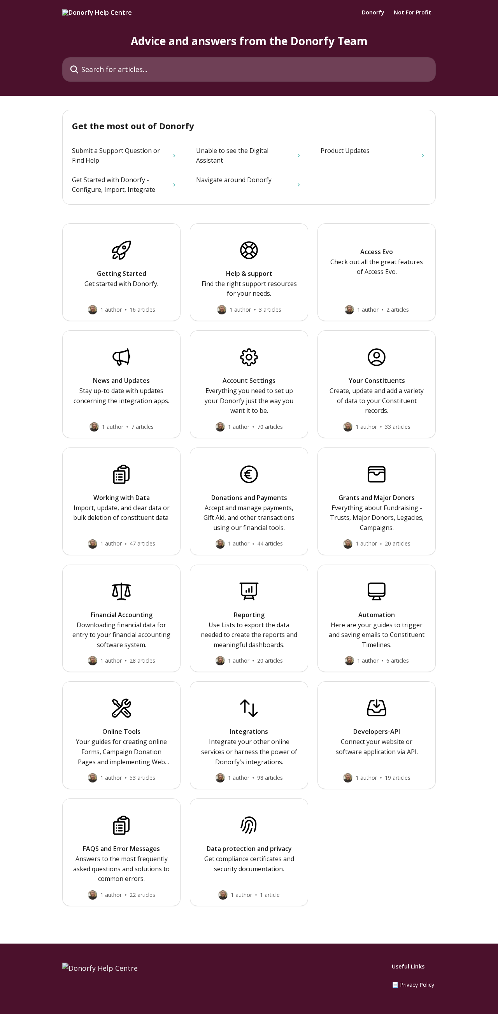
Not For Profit (412, 12)
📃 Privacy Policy (413, 984)
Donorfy (373, 12)
